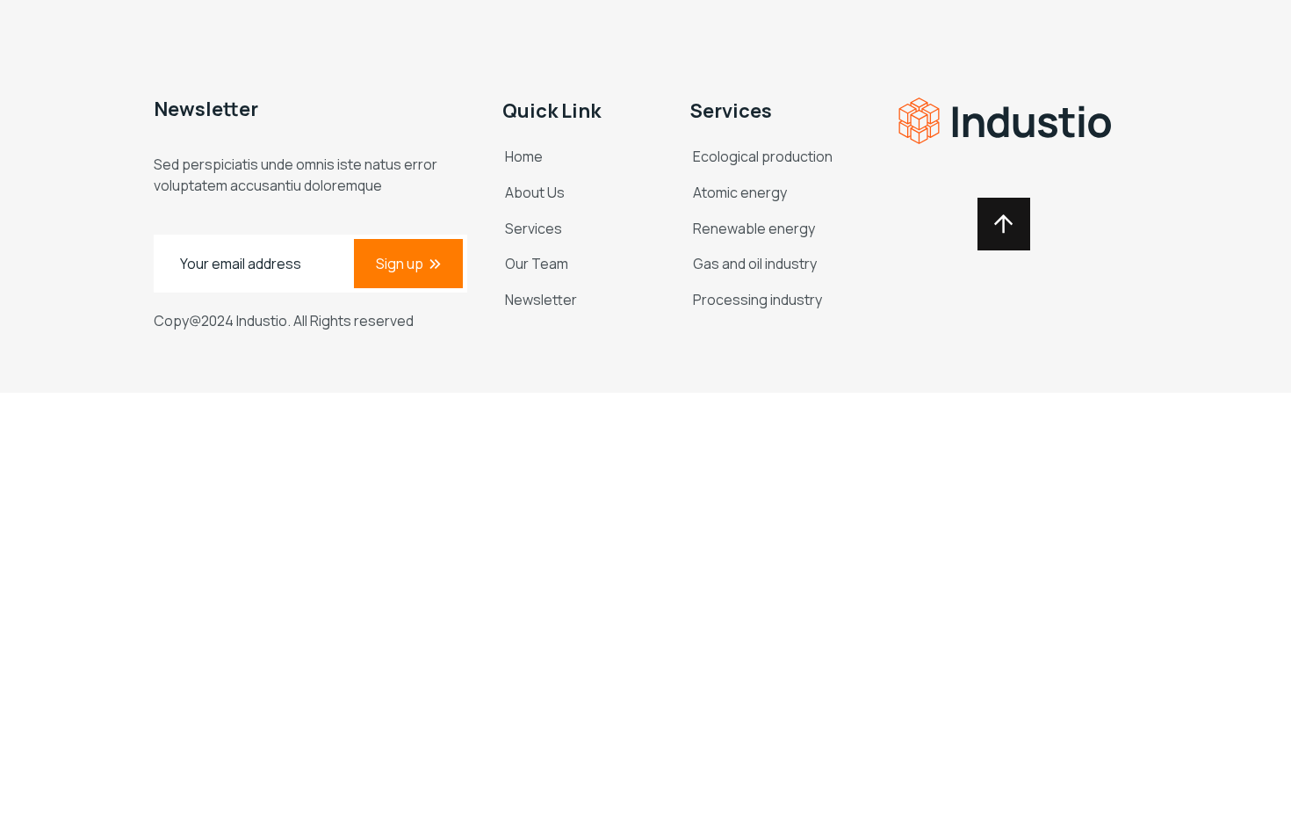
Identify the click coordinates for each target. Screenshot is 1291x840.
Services (533, 228)
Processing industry (757, 299)
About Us (535, 192)
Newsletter (541, 299)
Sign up (399, 263)
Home (524, 156)
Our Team (536, 263)
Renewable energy (754, 228)
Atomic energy (740, 192)
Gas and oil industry (755, 263)
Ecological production (763, 156)
